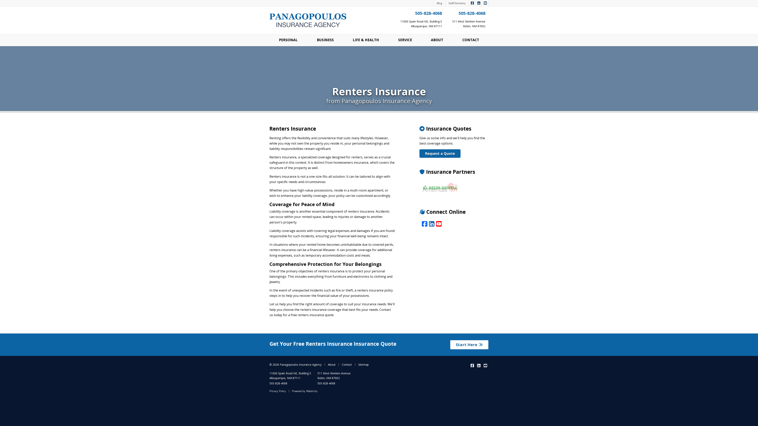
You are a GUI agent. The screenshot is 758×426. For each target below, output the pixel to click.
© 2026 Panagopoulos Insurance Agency (295, 364)
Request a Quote (440, 153)
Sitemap (363, 364)
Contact (347, 364)
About (332, 364)
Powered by (305, 391)
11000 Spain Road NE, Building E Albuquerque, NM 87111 (290, 375)
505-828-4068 (428, 13)
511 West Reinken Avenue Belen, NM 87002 (334, 375)
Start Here (466, 344)
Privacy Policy (277, 391)
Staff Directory (457, 3)
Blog (439, 3)
